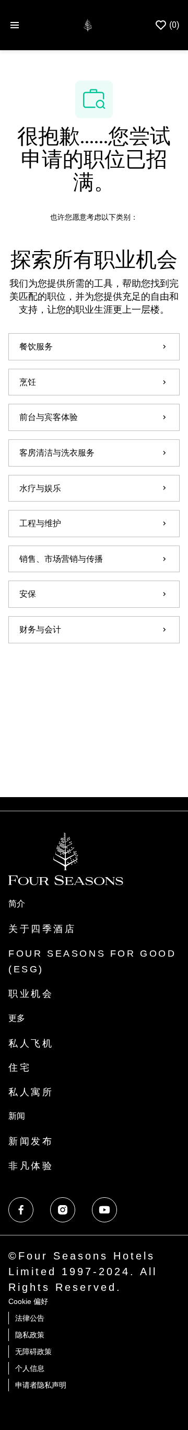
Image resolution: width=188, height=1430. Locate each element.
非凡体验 (30, 1166)
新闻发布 (30, 1141)
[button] (94, 672)
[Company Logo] (87, 24)
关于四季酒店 (42, 929)
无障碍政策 (33, 1351)
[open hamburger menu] (14, 25)
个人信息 (29, 1368)
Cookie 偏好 (28, 1301)
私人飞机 (30, 1043)
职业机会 (30, 994)
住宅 (19, 1067)
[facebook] (20, 1209)
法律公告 (29, 1318)
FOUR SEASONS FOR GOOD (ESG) (92, 961)
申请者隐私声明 (40, 1385)
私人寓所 (30, 1092)
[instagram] (62, 1209)
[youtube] (104, 1209)
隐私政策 (29, 1335)
